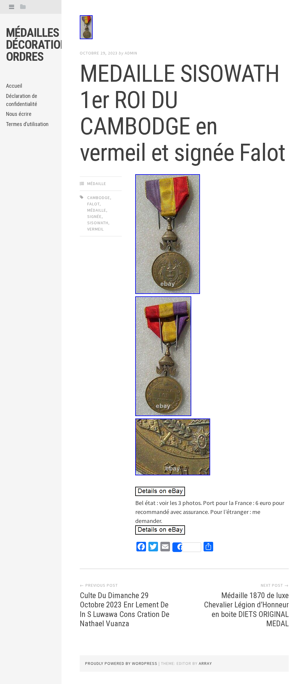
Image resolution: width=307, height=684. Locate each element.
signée (94, 216)
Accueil (14, 86)
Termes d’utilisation (27, 124)
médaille (96, 183)
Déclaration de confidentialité (21, 100)
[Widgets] (23, 6)
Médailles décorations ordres (39, 45)
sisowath (97, 222)
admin (131, 53)
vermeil (95, 229)
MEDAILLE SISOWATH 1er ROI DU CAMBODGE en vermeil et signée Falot (182, 113)
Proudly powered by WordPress (121, 663)
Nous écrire (18, 114)
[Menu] (11, 6)
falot (93, 204)
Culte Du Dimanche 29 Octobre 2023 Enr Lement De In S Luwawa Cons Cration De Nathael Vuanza (124, 609)
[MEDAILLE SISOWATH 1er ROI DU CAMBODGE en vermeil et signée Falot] (184, 28)
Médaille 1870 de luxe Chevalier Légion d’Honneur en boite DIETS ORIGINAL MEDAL (246, 609)
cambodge (98, 197)
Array (205, 663)
